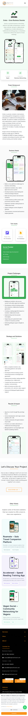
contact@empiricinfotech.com (12, 657)
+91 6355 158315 (9, 664)
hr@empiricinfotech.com (10, 674)
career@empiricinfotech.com (12, 667)
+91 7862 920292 (9, 654)
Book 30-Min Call (13, 489)
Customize (14, 709)
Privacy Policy (9, 706)
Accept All (14, 713)
